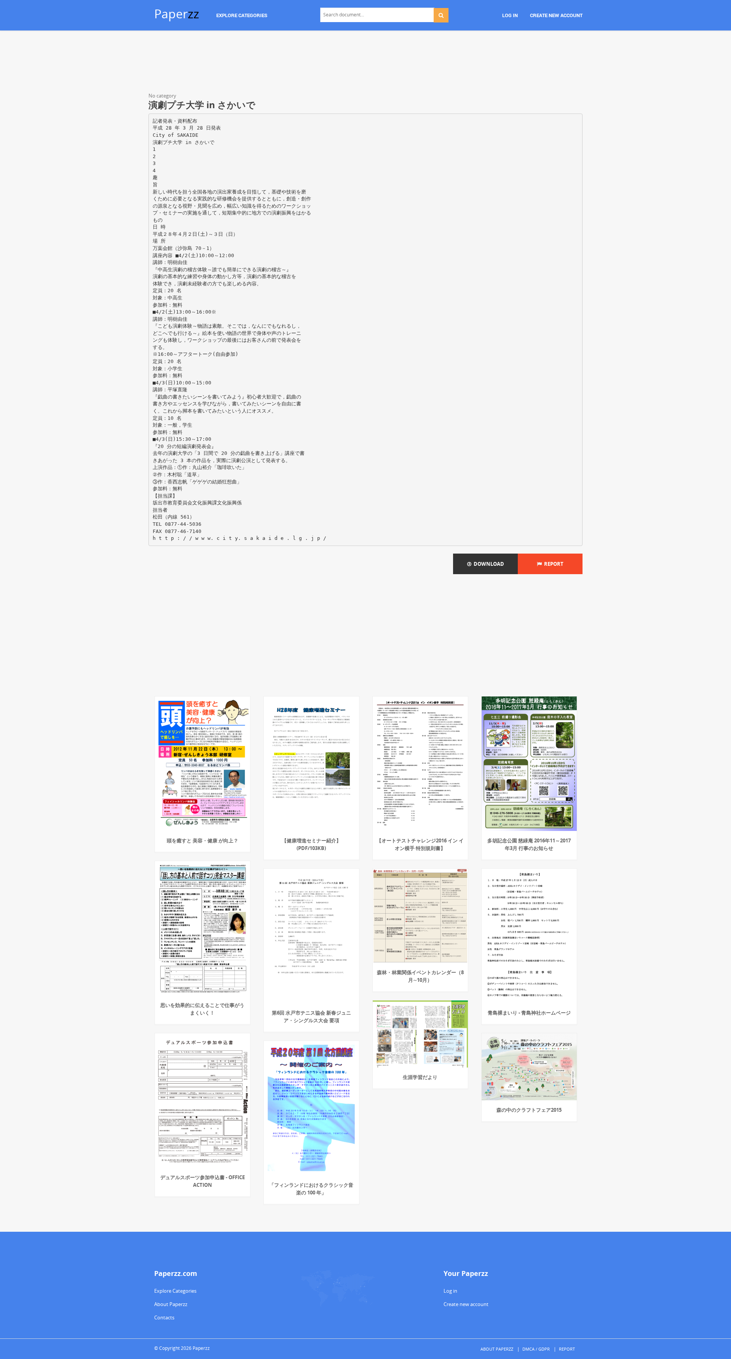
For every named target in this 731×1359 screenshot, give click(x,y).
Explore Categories (175, 1290)
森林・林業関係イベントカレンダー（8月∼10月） (420, 976)
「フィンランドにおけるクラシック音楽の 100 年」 (311, 1188)
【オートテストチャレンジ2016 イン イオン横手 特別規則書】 (420, 844)
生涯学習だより (420, 1077)
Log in (450, 1290)
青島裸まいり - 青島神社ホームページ (529, 1012)
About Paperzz (170, 1304)
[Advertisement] (365, 63)
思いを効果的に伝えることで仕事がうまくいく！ (202, 1009)
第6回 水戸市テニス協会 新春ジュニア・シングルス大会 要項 (311, 1016)
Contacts (164, 1317)
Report (552, 563)
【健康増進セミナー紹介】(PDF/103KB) (311, 844)
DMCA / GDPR (536, 1349)
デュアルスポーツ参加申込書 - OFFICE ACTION (202, 1181)
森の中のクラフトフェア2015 (529, 1109)
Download (487, 563)
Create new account (466, 1304)
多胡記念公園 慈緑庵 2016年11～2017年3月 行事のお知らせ (529, 844)
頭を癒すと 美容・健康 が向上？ (202, 840)
